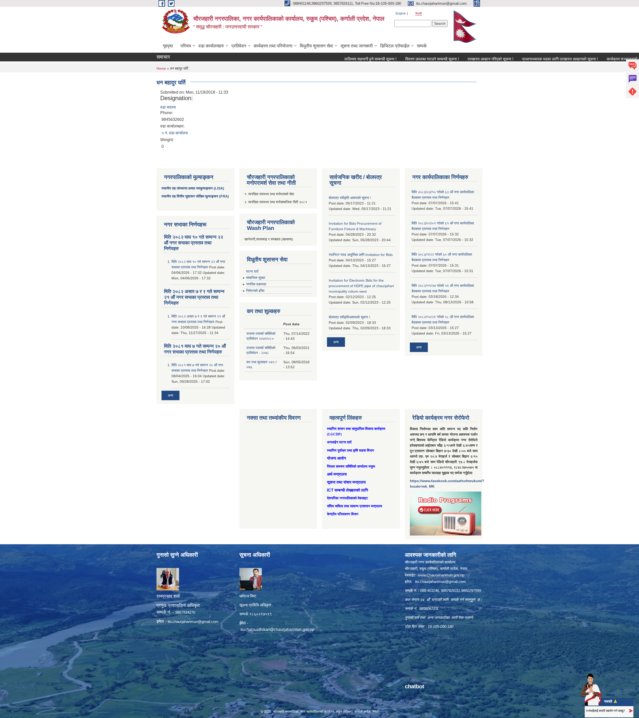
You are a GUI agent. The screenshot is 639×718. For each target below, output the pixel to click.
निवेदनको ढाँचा (255, 291)
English (401, 13)
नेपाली (418, 13)
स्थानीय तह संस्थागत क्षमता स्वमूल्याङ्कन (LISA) (192, 188)
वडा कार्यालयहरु (211, 45)
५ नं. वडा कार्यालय (174, 133)
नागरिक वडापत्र (256, 284)
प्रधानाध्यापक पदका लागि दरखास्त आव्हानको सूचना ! (533, 59)
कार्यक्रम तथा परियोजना (273, 45)
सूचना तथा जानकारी (356, 45)
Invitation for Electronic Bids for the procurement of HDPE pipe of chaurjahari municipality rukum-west (361, 285)
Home (161, 68)
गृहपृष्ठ (168, 45)
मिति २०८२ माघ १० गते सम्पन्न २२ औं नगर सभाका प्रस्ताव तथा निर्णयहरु (193, 242)
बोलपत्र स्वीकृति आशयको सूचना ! (350, 198)
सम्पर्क (422, 45)
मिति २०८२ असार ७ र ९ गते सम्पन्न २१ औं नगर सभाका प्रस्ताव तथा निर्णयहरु (194, 297)
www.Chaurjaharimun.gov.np (441, 575)
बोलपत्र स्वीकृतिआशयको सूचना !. (350, 317)
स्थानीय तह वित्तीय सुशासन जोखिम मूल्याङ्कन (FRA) (195, 196)
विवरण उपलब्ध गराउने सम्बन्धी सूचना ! (405, 59)
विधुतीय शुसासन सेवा (316, 45)
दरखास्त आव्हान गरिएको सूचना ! (463, 59)
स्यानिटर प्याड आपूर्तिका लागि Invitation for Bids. (361, 255)
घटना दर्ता (252, 271)
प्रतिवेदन (238, 45)
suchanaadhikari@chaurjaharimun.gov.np (277, 629)
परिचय (185, 45)
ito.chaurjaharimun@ (184, 621)
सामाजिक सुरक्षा (255, 278)
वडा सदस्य (168, 107)
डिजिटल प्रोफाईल (394, 45)
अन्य (170, 395)
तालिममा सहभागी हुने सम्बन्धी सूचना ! (343, 59)
